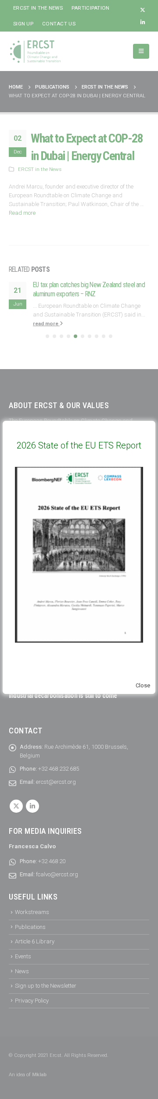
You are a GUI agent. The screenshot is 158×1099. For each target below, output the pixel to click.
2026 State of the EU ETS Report (79, 445)
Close (143, 685)
